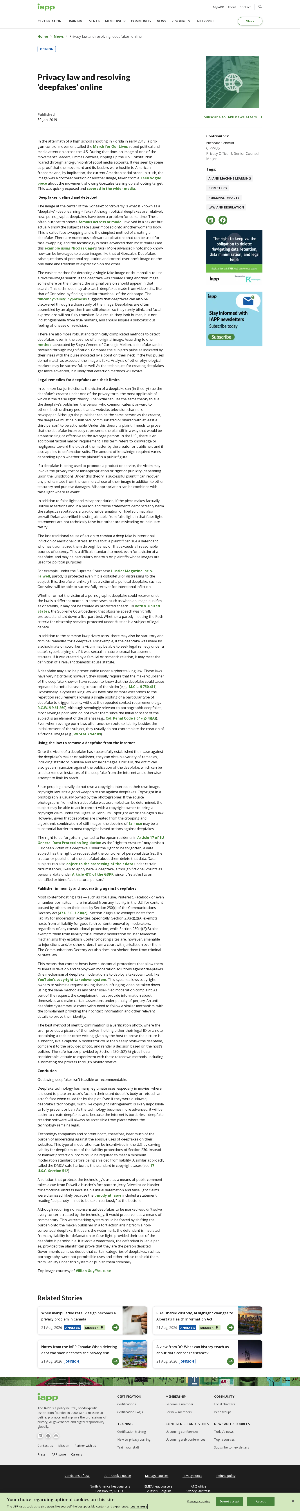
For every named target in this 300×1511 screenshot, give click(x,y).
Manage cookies (198, 1501)
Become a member (179, 1404)
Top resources (224, 1439)
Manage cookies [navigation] (156, 1476)
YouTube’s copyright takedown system (72, 979)
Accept (261, 1501)
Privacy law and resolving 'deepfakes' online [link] (105, 36)
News (59, 36)
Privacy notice (192, 1476)
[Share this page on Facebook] (223, 220)
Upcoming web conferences (185, 1439)
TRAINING (74, 21)
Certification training (131, 1431)
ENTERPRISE (204, 21)
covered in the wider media (111, 188)
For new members (179, 1412)
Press (41, 1454)
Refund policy (225, 1476)
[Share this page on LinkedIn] (210, 220)
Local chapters (224, 1404)
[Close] (293, 1501)
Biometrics (217, 188)
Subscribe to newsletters (231, 1447)
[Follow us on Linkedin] (40, 1436)
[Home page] (48, 1397)
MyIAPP (218, 7)
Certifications (126, 1404)
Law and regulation (226, 207)
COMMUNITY (141, 21)
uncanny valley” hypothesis (63, 299)
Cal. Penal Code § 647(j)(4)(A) (131, 718)
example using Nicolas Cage (69, 248)
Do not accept (229, 1501)
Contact (245, 7)
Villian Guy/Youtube (93, 1270)
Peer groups (222, 1412)
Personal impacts (223, 198)
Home (43, 36)
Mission (63, 1445)
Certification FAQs (130, 1412)
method (45, 344)
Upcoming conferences (182, 1431)
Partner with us (85, 1445)
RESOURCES (181, 21)
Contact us (45, 1445)
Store (250, 21)
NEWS (161, 21)
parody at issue (107, 1195)
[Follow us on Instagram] (56, 1436)
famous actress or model (100, 221)
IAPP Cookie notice (117, 1476)
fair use (135, 823)
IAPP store (58, 1454)
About (232, 7)
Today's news (224, 1431)
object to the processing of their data (99, 863)
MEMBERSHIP (115, 21)
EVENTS (93, 21)
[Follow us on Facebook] (48, 1436)
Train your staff (128, 1447)
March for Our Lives (110, 146)
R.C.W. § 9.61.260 (51, 707)
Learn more (138, 1506)
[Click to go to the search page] (260, 6)
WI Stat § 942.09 (87, 734)
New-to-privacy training (133, 1439)
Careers (76, 1454)
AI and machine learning (229, 178)
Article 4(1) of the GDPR (93, 874)
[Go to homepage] (46, 7)
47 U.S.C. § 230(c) (73, 913)
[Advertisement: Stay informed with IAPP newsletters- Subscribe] (234, 319)
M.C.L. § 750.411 (142, 686)
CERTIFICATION (49, 21)
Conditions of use (77, 1476)
